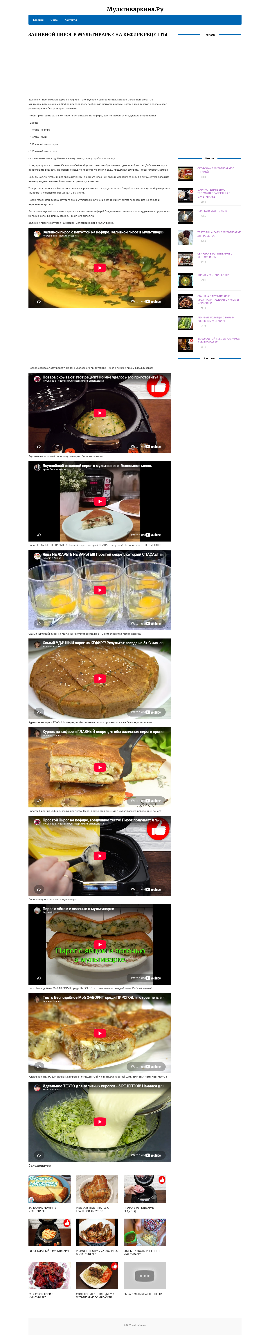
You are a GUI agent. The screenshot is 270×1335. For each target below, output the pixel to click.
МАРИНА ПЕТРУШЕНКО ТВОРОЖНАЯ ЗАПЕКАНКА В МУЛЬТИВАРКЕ (214, 193)
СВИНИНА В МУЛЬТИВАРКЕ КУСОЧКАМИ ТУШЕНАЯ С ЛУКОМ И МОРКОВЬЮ (218, 299)
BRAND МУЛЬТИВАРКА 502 (213, 275)
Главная (38, 19)
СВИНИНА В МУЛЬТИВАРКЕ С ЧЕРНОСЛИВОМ (214, 255)
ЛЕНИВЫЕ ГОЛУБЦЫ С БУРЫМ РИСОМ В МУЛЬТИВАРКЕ (215, 319)
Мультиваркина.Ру (135, 9)
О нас (54, 19)
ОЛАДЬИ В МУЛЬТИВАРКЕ (212, 211)
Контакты (71, 19)
